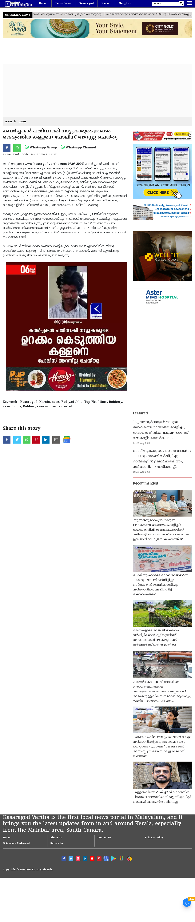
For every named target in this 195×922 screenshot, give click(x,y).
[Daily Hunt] (120, 858)
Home (42, 3)
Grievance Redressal (16, 843)
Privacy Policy (154, 837)
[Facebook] (64, 858)
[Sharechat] (128, 858)
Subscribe (57, 843)
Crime (22, 121)
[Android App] (112, 858)
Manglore (125, 3)
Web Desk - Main (18, 154)
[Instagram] (78, 858)
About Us (56, 837)
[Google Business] (104, 858)
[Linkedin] (85, 858)
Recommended (145, 484)
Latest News (63, 3)
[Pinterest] (99, 858)
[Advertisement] (97, 90)
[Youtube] (92, 858)
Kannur (106, 3)
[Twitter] (71, 858)
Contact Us (104, 837)
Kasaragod (86, 3)
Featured (140, 413)
